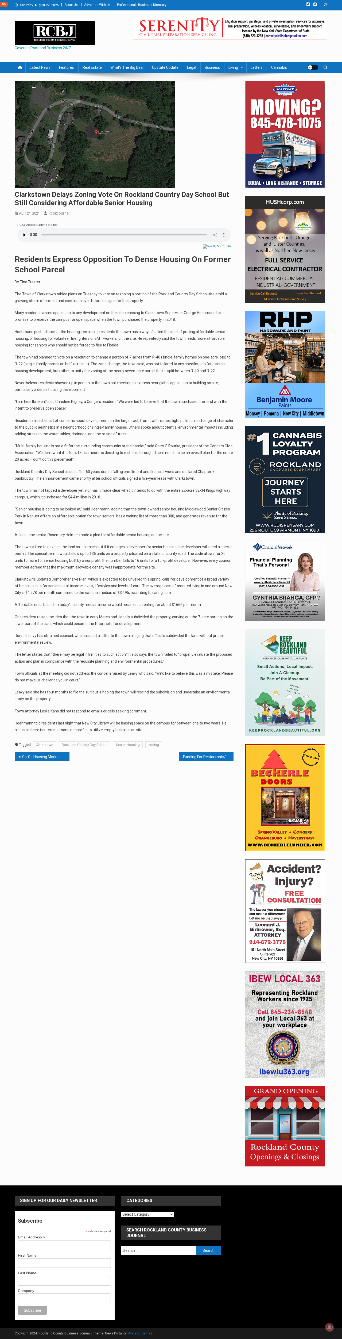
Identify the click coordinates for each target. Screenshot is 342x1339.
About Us (71, 5)
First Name (27, 1255)
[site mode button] (313, 67)
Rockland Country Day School (84, 745)
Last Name (27, 1273)
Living (233, 67)
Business (212, 67)
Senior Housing (128, 745)
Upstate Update (165, 67)
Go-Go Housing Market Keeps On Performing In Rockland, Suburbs (45, 757)
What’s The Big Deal (126, 67)
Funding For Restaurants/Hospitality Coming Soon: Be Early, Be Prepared (208, 757)
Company (26, 1290)
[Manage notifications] (329, 1327)
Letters (257, 67)
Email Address (31, 1237)
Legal (191, 67)
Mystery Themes (139, 1333)
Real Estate (92, 67)
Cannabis (279, 67)
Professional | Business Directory (141, 5)
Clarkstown (44, 745)
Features (66, 67)
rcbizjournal (58, 213)
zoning (153, 745)
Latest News (40, 67)
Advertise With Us (97, 5)
